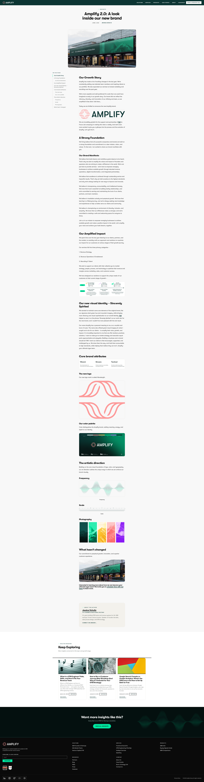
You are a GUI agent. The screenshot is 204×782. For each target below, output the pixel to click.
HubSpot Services (121, 750)
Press (73, 767)
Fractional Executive (122, 745)
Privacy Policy (177, 778)
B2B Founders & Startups (79, 745)
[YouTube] (19, 778)
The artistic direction (59, 97)
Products (156, 2)
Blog (73, 762)
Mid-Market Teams (77, 748)
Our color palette (59, 94)
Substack (74, 769)
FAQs (73, 764)
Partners (74, 760)
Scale (56, 102)
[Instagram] (9, 778)
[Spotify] (24, 778)
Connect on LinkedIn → (89, 622)
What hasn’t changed (60, 107)
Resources (181, 2)
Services (148, 2)
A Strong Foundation (59, 78)
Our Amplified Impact (60, 83)
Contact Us (119, 767)
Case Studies (165, 2)
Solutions (140, 2)
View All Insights (102, 726)
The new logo (58, 92)
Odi (119, 122)
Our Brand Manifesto (60, 80)
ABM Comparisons (165, 750)
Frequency (58, 99)
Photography (58, 104)
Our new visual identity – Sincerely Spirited (60, 86)
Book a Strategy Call (194, 2)
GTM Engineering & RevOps (123, 748)
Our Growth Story (59, 75)
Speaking (118, 752)
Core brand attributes (60, 90)
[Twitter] (14, 778)
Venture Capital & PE (78, 750)
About (174, 2)
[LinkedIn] (4, 778)
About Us (118, 760)
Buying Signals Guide (166, 748)
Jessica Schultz (107, 23)
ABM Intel (162, 745)
